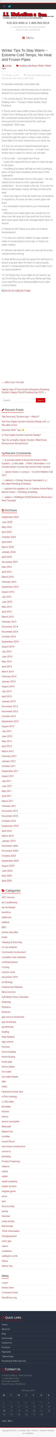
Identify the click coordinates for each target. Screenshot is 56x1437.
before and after (10, 932)
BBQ (4, 927)
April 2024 (7, 542)
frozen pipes (16, 78)
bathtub (5, 922)
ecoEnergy (7, 982)
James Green (11, 472)
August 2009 (8, 865)
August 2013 (8, 686)
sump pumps (8, 1221)
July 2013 (6, 691)
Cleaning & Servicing (12, 942)
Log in (5, 1282)
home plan (7, 1061)
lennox (5, 1116)
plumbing (32, 65)
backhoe (6, 912)
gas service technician (13, 1017)
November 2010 (10, 816)
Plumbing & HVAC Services (14, 1361)
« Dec (4, 1421)
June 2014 (7, 656)
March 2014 (8, 671)
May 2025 (7, 527)
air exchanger (8, 907)
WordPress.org (9, 1297)
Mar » (10, 1421)
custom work (8, 972)
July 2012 (6, 731)
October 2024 (9, 537)
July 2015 (6, 596)
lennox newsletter (10, 1121)
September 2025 (10, 517)
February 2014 (9, 676)
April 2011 (7, 796)
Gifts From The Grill (13, 382)
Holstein (6, 1046)
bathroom (7, 917)
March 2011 (8, 801)
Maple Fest (7, 1131)
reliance (6, 1166)
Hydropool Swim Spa (12, 1091)
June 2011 (7, 786)
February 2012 (9, 756)
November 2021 (10, 562)
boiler (4, 937)
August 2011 (8, 776)
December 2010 (10, 811)
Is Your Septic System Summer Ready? (21, 435)
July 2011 (6, 781)
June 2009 (7, 870)
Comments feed (10, 1292)
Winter (41, 65)
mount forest (8, 1141)
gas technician (9, 1022)
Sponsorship (8, 1206)
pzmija (8, 65)
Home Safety (8, 1066)
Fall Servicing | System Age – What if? (20, 416)
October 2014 (9, 636)
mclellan (6, 1136)
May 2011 (7, 791)
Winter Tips (7, 1266)
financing (6, 1002)
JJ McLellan (8, 1101)
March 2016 (8, 577)
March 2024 (8, 547)
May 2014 (7, 661)
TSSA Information (11, 1231)
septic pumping (9, 1181)
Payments (6, 1352)
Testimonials (7, 1356)
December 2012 (10, 706)
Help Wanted (8, 1037)
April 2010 (7, 831)
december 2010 (10, 977)
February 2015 (9, 621)
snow (4, 1196)
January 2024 (9, 552)
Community (7, 1338)
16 (4, 1411)
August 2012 (8, 726)
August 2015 (8, 591)
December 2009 (10, 846)
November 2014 (10, 631)
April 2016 (7, 572)
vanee (5, 1246)
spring (5, 1211)
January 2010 (9, 841)
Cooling (5, 967)
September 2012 (10, 721)
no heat (25, 78)
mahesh (9, 480)
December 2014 (10, 626)
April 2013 (7, 696)
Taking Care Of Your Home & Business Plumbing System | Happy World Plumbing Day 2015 (25, 391)
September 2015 (10, 587)
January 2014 (9, 681)
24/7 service (8, 897)
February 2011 (9, 806)
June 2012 (7, 736)
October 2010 (9, 821)
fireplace (6, 1007)
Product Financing (11, 1161)
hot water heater (10, 1076)
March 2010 (8, 836)
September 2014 (10, 641)
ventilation (7, 1251)
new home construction (13, 1146)
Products (6, 1347)
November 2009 (10, 851)
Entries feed (8, 1287)
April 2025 (7, 532)
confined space (10, 962)
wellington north (10, 1256)
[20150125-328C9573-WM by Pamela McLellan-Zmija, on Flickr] (28, 328)
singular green (9, 1191)
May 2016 (7, 567)
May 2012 (7, 741)
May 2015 (7, 606)
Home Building (9, 1051)
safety (5, 1171)
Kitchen (5, 1111)
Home (4, 1324)
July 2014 (6, 651)
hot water (6, 1071)
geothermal (7, 1027)
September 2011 (10, 771)
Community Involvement (14, 952)
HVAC (4, 1086)
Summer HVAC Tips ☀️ (13, 430)
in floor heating (9, 1096)
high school (7, 1041)
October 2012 (9, 716)
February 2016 (9, 582)
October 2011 (9, 766)
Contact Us (7, 1343)
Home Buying (8, 1056)
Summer (6, 1216)
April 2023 (7, 557)
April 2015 (7, 611)
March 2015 (8, 616)
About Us (6, 1329)
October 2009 (9, 855)
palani (8, 497)
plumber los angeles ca (16, 488)
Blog (4, 1334)
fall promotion (9, 992)
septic (5, 1176)
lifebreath (6, 1126)
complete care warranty (14, 957)
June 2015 (7, 601)
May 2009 (7, 875)
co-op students (9, 947)
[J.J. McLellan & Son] (28, 12)
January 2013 (9, 701)
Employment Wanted (12, 987)
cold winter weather (34, 75)
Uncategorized (9, 1236)
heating (23, 65)
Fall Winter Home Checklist (15, 997)
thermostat (7, 1226)
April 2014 (7, 666)
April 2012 (7, 746)
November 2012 (10, 711)
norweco (6, 1151)
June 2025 (7, 522)
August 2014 (8, 646)
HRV (4, 1081)
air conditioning (9, 902)
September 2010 (10, 826)
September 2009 (10, 860)
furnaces (6, 1012)
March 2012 (8, 751)
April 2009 (7, 880)
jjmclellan (6, 1106)
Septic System (9, 1186)
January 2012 (9, 761)
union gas (6, 1241)
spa (3, 1201)
